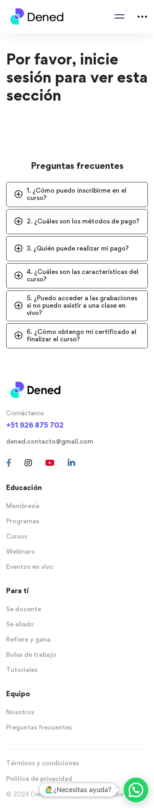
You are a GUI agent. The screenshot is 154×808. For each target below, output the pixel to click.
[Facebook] (9, 463)
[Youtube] (50, 463)
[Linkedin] (71, 463)
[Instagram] (28, 463)
